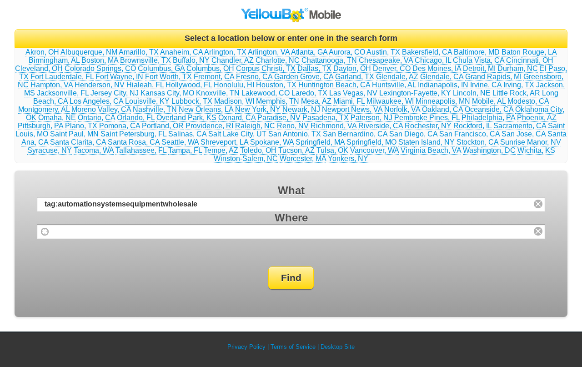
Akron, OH (42, 52)
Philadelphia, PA (488, 117)
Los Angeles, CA (96, 101)
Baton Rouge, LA (529, 52)
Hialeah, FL (145, 85)
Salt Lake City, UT (237, 134)
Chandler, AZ (232, 60)
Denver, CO (392, 68)
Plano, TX (81, 126)
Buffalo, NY (191, 60)
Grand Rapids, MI (493, 76)
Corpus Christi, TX (266, 68)
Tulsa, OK (332, 150)
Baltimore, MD (477, 52)
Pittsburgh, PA (40, 126)
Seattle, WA (180, 142)
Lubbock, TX (191, 101)
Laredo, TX (309, 93)
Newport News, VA (352, 109)
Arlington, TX (225, 52)
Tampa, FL (185, 150)
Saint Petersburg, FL (133, 134)
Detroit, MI (479, 68)
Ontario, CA (96, 117)
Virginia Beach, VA (431, 150)
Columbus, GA (161, 68)
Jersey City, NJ (114, 93)
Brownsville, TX (145, 60)
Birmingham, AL (54, 60)
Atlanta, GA (309, 52)
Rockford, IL (472, 126)
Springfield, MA (320, 142)
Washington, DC (489, 150)
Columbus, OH (210, 68)
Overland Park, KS (186, 117)
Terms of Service (293, 346)
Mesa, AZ (316, 101)
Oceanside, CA (489, 109)
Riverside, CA (380, 126)
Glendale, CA (441, 76)
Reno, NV (293, 126)
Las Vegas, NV (353, 93)
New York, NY (258, 109)
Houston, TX (276, 85)
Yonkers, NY (348, 158)
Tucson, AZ (296, 150)
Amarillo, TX (139, 52)
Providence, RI (209, 126)
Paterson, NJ (371, 117)
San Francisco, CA (469, 134)
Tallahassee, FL (140, 150)
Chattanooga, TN (329, 60)
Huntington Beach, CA (334, 85)
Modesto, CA (528, 101)
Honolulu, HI (234, 85)
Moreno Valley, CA (101, 109)
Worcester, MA (303, 158)
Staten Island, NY (426, 142)
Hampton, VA (51, 85)
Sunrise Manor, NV (530, 142)
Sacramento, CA (519, 126)
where (291, 217)
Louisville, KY (147, 101)
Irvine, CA (486, 85)
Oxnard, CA (237, 117)
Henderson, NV (100, 85)
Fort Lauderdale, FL (62, 76)
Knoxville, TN (218, 93)
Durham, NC (517, 68)
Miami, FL (349, 101)
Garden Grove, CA (303, 76)
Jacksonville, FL (63, 93)
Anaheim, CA (181, 52)
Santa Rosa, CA (134, 142)
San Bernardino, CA (355, 134)
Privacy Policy (246, 346)
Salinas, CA (187, 134)
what (291, 190)
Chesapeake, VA (386, 60)
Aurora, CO (347, 52)
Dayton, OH (352, 68)
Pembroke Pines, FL (427, 117)
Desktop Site (338, 346)
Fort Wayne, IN (119, 76)
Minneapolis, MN (443, 101)
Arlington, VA (269, 52)
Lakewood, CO (265, 93)
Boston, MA (99, 60)
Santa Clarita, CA (78, 142)
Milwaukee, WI (390, 101)
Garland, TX (354, 76)
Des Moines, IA (436, 68)
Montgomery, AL (44, 109)
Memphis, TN (277, 101)
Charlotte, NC (278, 60)
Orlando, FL (136, 117)
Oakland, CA (442, 109)
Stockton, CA (477, 142)
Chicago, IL (433, 60)
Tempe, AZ (221, 150)
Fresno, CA (254, 76)
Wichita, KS (536, 150)
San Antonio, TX (294, 134)
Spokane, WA (272, 142)
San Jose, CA (524, 134)
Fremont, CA (214, 76)
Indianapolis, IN (443, 85)
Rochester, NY (428, 126)
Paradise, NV (279, 117)
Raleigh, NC (255, 126)
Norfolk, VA (402, 109)
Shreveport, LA (224, 142)
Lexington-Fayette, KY (415, 93)
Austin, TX (383, 52)
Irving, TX (518, 85)
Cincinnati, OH (529, 60)
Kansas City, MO (167, 93)
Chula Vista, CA (478, 60)
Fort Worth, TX (168, 76)
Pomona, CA (119, 126)
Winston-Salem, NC (246, 158)
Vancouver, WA (374, 150)
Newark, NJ (301, 109)
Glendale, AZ (397, 76)
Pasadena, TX (325, 117)
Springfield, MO (371, 142)
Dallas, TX (314, 68)
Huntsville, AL (394, 85)
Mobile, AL (489, 101)
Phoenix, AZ (537, 117)
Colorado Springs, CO (100, 68)
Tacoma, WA (94, 150)
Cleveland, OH (39, 68)
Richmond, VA (333, 126)
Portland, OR (163, 126)
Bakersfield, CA (427, 52)
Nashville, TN (155, 109)
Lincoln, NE (472, 93)
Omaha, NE (57, 117)
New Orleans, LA (206, 109)
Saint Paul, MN (74, 134)
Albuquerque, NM (88, 52)
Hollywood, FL (189, 85)
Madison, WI (234, 101)
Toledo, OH (258, 150)
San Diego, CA (413, 134)
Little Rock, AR (516, 93)
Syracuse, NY (49, 150)
